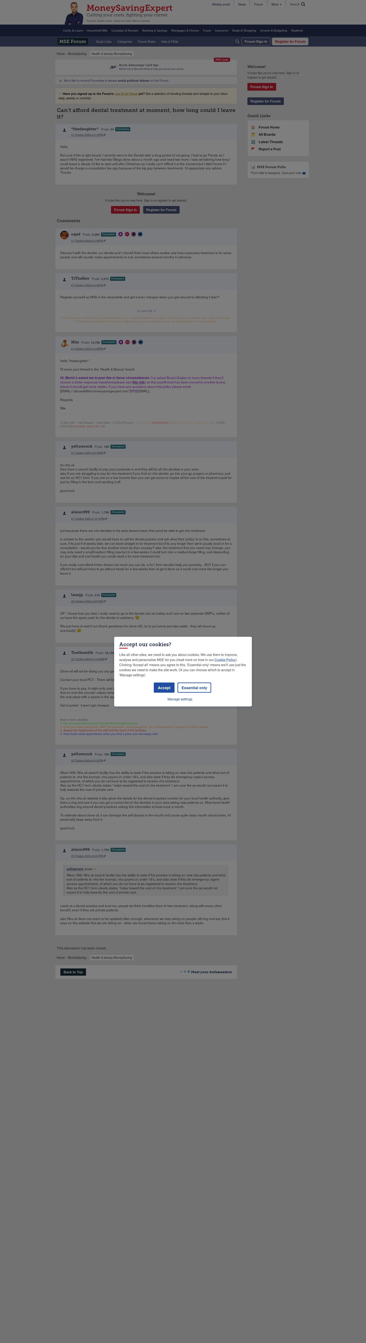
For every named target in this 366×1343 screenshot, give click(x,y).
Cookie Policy (225, 659)
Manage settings (180, 698)
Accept (164, 687)
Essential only (194, 687)
